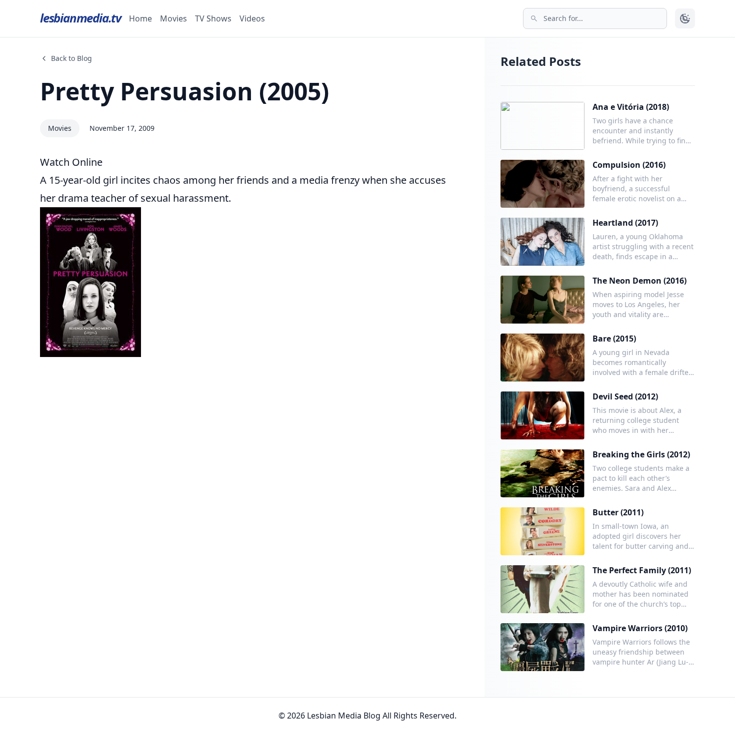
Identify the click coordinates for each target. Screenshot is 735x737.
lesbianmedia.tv (80, 17)
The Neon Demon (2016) (639, 281)
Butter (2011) (618, 512)
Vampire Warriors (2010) (640, 628)
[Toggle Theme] (685, 18)
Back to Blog (71, 58)
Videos (252, 18)
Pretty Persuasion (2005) (184, 91)
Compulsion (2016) (629, 165)
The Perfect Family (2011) (641, 570)
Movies (173, 18)
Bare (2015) (614, 339)
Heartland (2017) (625, 223)
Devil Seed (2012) (625, 396)
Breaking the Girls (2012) (641, 454)
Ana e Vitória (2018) (630, 107)
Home (140, 18)
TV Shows (213, 18)
